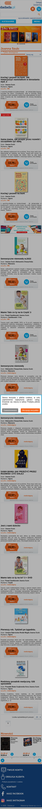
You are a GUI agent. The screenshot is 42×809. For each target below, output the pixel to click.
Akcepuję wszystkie (30, 410)
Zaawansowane (10, 410)
